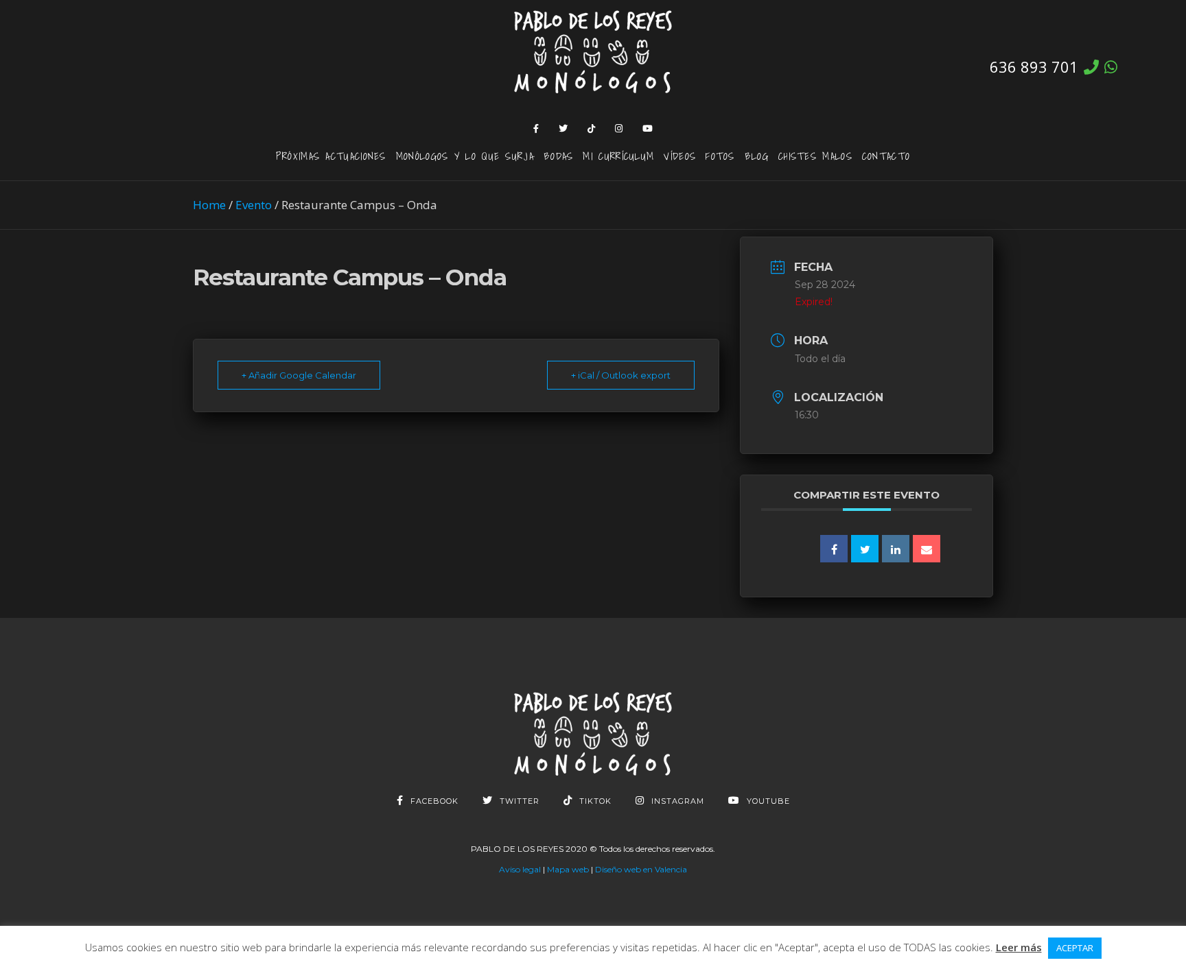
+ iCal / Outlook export (621, 375)
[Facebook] (536, 128)
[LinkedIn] (895, 548)
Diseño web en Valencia (641, 869)
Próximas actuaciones (331, 155)
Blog (757, 155)
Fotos (720, 155)
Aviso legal (520, 869)
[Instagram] (619, 128)
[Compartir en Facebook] (834, 548)
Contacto (886, 155)
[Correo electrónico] (926, 548)
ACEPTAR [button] (1074, 948)
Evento (253, 205)
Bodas (559, 155)
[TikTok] (592, 128)
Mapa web (568, 869)
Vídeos (680, 155)
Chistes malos (815, 155)
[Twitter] (563, 128)
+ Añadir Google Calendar (299, 375)
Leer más (1019, 947)
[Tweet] (865, 548)
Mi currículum (618, 155)
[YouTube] (647, 128)
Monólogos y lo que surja (465, 155)
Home (209, 205)
